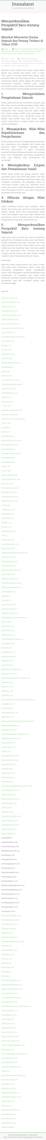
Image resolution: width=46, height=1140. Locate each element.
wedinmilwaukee (7, 1127)
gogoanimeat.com (8, 1088)
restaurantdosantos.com (11, 1097)
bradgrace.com (7, 661)
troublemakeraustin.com (11, 738)
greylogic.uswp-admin (10, 415)
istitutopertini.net (7, 436)
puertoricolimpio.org (9, 298)
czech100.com (7, 665)
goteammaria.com (8, 605)
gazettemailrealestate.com (12, 410)
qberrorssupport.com (9, 821)
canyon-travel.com (8, 829)
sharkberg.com (7, 691)
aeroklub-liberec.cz (8, 531)
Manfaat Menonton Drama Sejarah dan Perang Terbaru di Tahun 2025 (22, 40)
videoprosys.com (8, 510)
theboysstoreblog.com (10, 725)
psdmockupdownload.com (12, 989)
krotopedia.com (7, 967)
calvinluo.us (5, 596)
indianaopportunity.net (10, 920)
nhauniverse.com (8, 1084)
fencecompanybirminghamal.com (14, 1054)
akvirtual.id (5, 976)
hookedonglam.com (9, 1011)
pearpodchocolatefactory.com (13, 1075)
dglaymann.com (7, 717)
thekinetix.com (7, 769)
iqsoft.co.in (5, 432)
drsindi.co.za (6, 527)
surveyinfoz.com (7, 341)
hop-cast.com (7, 600)
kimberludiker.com (8, 747)
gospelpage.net (7, 367)
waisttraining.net (7, 1019)
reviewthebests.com (9, 924)
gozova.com (6, 1106)
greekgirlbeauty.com (9, 311)
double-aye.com (7, 540)
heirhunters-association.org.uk (13, 419)
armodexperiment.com (10, 790)
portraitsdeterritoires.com (11, 998)
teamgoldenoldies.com (10, 1093)
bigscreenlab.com (8, 332)
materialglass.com (8, 1015)
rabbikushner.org (7, 354)
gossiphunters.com (8, 1119)
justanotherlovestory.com (11, 440)
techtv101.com (7, 484)
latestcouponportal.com (10, 587)
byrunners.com (7, 687)
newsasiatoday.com (9, 950)
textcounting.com (8, 1114)
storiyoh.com (6, 376)
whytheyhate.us (7, 514)
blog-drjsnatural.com (9, 937)
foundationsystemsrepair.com (13, 337)
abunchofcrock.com (9, 674)
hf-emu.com (6, 423)
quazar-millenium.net (9, 475)
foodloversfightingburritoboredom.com (16, 786)
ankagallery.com (7, 704)
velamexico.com (8, 1024)
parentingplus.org (8, 592)
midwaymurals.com (9, 730)
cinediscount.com (8, 389)
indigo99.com (6, 946)
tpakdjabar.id (6, 972)
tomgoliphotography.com (11, 1067)
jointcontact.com (8, 626)
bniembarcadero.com (10, 579)
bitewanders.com (8, 773)
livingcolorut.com (8, 548)
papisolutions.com (8, 307)
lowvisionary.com (8, 449)
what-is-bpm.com (8, 574)
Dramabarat (23, 4)
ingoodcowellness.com (10, 302)
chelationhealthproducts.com (12, 941)
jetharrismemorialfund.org (11, 669)
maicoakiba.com (8, 458)
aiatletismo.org (7, 782)
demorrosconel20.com (10, 324)
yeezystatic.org (7, 518)
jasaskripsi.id (6, 963)
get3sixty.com (7, 808)
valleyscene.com (8, 635)
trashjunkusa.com (8, 777)
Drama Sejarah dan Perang (11, 53)
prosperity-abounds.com (11, 816)
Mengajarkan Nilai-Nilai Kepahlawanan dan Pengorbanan (27, 63)
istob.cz (4, 535)
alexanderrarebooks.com (11, 315)
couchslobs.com (8, 643)
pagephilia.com (7, 933)
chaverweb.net (7, 708)
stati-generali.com (8, 743)
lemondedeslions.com (10, 445)
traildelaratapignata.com (11, 980)
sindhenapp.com (7, 1101)
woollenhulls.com (8, 652)
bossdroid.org (6, 358)
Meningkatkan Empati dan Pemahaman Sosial (14, 65)
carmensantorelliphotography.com (14, 734)
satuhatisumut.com (8, 1123)
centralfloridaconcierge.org (12, 639)
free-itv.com (6, 622)
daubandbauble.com (9, 393)
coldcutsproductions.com (11, 583)
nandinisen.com (7, 812)
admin (6, 49)
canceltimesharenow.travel (11, 384)
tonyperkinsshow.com (10, 497)
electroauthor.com (8, 557)
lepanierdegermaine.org (10, 363)
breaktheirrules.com (9, 803)
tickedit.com (6, 350)
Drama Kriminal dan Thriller (30, 51)
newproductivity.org (9, 609)
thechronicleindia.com (10, 488)
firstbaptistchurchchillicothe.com (14, 618)
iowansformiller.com (9, 561)
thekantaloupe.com (9, 492)
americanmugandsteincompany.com (15, 678)
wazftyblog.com (7, 954)
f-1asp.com (5, 406)
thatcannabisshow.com (10, 799)
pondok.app (6, 471)
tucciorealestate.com (9, 993)
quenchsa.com (7, 682)
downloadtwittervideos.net (11, 985)
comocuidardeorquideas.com (13, 1045)
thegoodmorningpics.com (11, 916)
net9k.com (5, 466)
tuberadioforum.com (9, 501)
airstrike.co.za (6, 522)
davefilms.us (6, 397)
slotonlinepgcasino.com (10, 479)
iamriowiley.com (7, 1049)
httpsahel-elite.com (8, 928)
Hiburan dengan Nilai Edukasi (28, 58)
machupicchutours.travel (11, 453)
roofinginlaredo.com (9, 1058)
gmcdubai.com (7, 695)
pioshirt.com (6, 751)
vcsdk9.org (5, 505)
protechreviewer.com (9, 760)
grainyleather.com (8, 764)
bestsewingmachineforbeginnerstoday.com (18, 700)
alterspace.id (6, 959)
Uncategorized (29, 53)
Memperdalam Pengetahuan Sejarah (11, 61)
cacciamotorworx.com (10, 380)
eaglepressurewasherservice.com (14, 553)
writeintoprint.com (8, 1028)
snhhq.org (5, 1071)
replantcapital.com (8, 833)
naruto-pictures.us (8, 462)
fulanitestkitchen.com (9, 756)
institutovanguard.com (10, 1036)
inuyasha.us (5, 427)
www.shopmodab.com (10, 1041)
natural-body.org (7, 630)
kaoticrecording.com (9, 1080)
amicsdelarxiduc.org (9, 1002)
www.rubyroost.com (9, 1032)
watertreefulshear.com (10, 320)
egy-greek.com (7, 402)
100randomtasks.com (10, 613)
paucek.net (5, 371)
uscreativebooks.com (10, 544)
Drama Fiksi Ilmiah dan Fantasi (27, 49)
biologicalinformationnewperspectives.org (17, 721)
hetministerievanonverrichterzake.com (16, 1006)
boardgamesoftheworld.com (12, 328)
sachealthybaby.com (9, 1062)
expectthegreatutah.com (11, 570)
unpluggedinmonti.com (10, 825)
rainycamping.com (8, 566)
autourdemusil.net (8, 656)
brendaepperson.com (9, 713)
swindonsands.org (8, 795)
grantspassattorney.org (10, 1110)
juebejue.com (6, 345)
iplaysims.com (7, 648)
